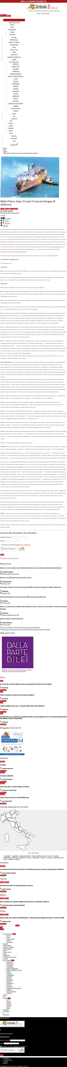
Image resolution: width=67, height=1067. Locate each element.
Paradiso (3, 765)
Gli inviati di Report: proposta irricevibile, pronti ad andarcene (23, 597)
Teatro (11, 133)
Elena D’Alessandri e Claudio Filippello (13, 905)
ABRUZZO (16, 64)
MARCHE (15, 86)
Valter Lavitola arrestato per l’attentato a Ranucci (17, 695)
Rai (14, 116)
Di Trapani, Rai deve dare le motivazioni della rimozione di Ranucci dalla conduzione (30, 587)
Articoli (2, 209)
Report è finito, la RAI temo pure (11, 619)
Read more (3, 690)
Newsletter (14, 138)
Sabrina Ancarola (7, 211)
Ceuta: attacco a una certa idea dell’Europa (14, 797)
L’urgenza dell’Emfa (6, 776)
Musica (11, 130)
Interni (12, 24)
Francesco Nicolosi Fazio (9, 790)
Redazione (5, 591)
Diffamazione (14, 40)
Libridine (11, 128)
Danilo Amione (6, 889)
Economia (12, 34)
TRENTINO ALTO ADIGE (15, 103)
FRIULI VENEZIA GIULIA (15, 76)
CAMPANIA (15, 71)
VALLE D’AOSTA (15, 108)
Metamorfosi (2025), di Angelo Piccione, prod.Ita (16, 885)
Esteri (12, 27)
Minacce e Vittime (14, 42)
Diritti (14, 52)
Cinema (11, 123)
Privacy (5, 1063)
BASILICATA (15, 66)
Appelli (14, 59)
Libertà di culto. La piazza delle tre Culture (14, 786)
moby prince (7, 558)
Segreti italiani (14, 45)
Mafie (14, 47)
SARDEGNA (15, 96)
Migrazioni (14, 54)
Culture (12, 32)
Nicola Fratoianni (7, 779)
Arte (11, 121)
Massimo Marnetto (7, 768)
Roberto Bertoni (7, 622)
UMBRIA (15, 106)
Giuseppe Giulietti (7, 572)
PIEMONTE (15, 91)
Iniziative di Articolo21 (14, 57)
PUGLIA (15, 93)
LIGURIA (15, 81)
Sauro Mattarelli (7, 801)
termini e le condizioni (23, 545)
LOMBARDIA (16, 84)
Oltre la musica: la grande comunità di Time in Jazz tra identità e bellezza (24, 901)
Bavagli (14, 37)
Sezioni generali (13, 22)
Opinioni (2, 761)
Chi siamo (6, 1058)
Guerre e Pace (14, 49)
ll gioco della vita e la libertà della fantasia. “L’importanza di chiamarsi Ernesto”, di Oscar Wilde (32, 918)
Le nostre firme (7, 1060)
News (1, 681)
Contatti (5, 1061)
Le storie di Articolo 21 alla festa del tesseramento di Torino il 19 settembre (26, 684)
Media (14, 114)
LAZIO (16, 79)
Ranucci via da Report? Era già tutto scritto (15, 578)
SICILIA (15, 98)
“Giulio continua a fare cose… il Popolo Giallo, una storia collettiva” (22, 706)
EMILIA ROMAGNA (15, 74)
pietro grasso (15, 558)
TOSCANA (16, 101)
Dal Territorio (13, 62)
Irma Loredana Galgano (9, 873)
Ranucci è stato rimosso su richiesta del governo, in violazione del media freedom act (31, 568)
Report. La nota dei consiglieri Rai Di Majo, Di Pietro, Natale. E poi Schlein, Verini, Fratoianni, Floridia (33, 608)
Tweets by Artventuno (6, 1033)
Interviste (14, 136)
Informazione (12, 29)
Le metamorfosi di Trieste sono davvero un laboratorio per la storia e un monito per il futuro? (32, 869)
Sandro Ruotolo (6, 581)
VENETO (15, 111)
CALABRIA (16, 69)
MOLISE (15, 89)
